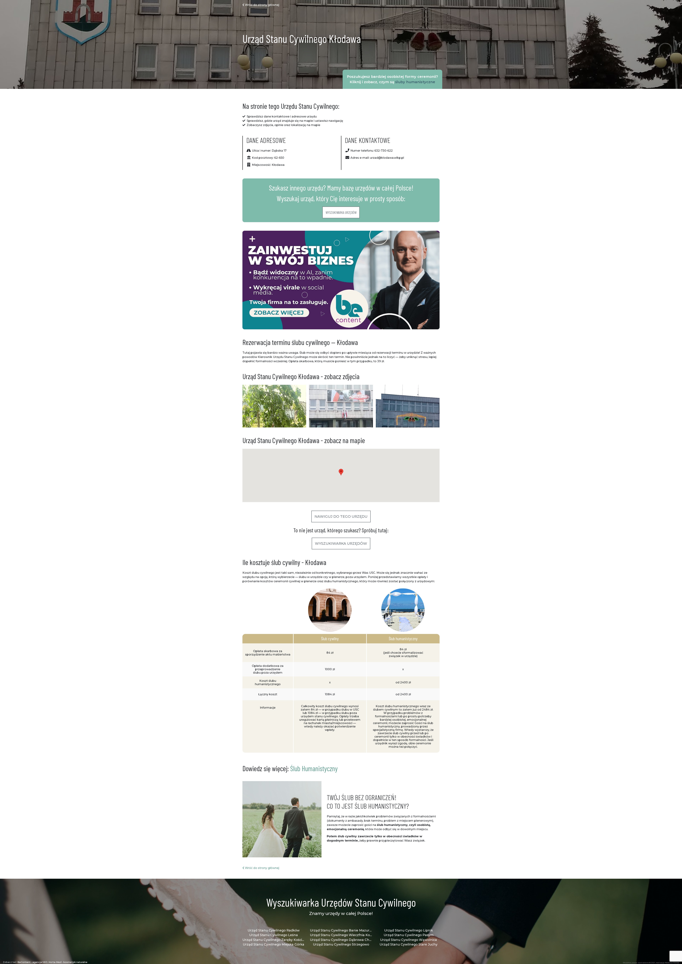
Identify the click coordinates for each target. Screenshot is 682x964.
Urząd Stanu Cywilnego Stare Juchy (408, 944)
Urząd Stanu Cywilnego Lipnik (408, 930)
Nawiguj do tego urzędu (341, 516)
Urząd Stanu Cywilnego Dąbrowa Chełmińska (341, 940)
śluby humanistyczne (415, 82)
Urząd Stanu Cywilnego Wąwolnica (408, 940)
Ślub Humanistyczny (314, 768)
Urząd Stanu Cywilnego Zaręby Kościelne (273, 940)
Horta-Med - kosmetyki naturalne (67, 962)
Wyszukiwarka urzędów (341, 212)
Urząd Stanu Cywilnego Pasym (409, 935)
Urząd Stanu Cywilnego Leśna (273, 935)
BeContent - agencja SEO (32, 962)
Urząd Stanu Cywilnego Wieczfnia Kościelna (341, 935)
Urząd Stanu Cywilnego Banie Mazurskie (341, 930)
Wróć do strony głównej (261, 5)
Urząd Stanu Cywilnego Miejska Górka (273, 944)
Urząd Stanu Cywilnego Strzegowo (341, 944)
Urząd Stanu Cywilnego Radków (274, 930)
